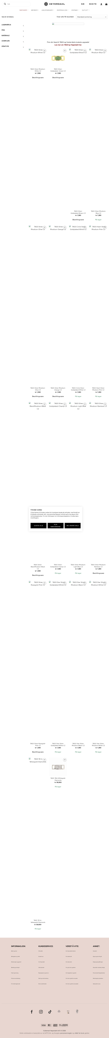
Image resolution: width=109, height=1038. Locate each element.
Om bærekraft (69, 956)
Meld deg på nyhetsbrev (98, 978)
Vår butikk (40, 951)
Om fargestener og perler (71, 972)
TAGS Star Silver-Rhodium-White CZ (98, 745)
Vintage (74, 10)
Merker (34, 10)
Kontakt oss (40, 956)
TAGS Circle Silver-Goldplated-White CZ (78, 389)
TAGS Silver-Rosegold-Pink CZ (38, 745)
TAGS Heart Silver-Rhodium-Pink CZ (98, 389)
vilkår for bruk (79, 1033)
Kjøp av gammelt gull (97, 956)
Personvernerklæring (15, 978)
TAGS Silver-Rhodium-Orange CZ (58, 389)
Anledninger (47, 10)
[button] (101, 4)
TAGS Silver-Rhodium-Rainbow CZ (98, 566)
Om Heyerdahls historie (71, 951)
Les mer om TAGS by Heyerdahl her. (68, 45)
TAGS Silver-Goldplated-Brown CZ (78, 212)
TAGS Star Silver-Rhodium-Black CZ (78, 745)
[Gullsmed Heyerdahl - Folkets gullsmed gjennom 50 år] (54, 4)
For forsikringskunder (15, 983)
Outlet (85, 10)
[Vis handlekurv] (106, 4)
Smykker (23, 10)
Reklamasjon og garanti (16, 961)
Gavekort (95, 951)
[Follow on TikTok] (50, 1012)
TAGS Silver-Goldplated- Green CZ (58, 70)
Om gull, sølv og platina (70, 967)
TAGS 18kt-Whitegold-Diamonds (58, 779)
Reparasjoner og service (43, 972)
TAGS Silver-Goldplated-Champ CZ (58, 566)
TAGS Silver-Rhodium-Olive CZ (37, 389)
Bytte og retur (14, 951)
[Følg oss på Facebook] (32, 1012)
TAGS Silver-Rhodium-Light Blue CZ (78, 566)
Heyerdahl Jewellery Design (99, 967)
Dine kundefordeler (42, 983)
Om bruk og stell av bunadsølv (72, 983)
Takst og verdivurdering (43, 978)
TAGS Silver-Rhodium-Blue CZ (98, 212)
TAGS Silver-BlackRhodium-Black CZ (38, 567)
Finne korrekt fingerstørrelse (99, 972)
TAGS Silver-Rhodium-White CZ (37, 70)
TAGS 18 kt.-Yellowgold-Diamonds (38, 921)
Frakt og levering (14, 972)
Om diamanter (69, 961)
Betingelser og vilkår (15, 956)
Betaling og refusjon (15, 967)
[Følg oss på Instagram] (41, 1012)
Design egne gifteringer (98, 961)
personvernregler (66, 1033)
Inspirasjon (62, 10)
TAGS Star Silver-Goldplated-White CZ (58, 745)
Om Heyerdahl (41, 961)
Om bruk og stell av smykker (72, 978)
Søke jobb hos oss (96, 983)
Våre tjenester (41, 967)
